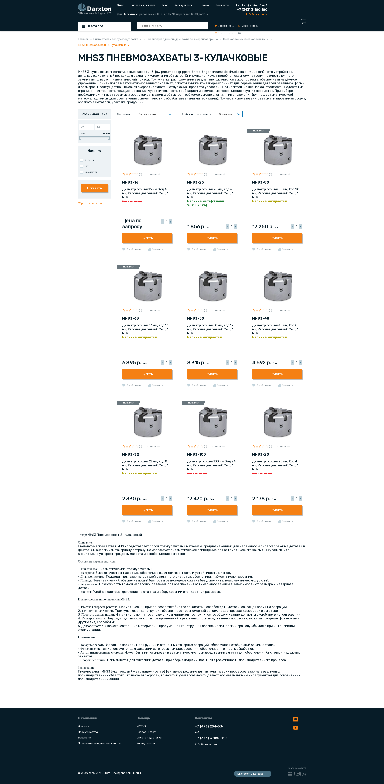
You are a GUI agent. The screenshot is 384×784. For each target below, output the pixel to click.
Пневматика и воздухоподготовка (115, 39)
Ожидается (90, 172)
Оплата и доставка (143, 5)
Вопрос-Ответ (146, 731)
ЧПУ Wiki (142, 726)
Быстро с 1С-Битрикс (250, 773)
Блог (165, 5)
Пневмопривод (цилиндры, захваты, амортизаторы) (181, 39)
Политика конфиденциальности (99, 743)
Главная (83, 39)
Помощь (143, 718)
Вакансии (84, 737)
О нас (120, 5)
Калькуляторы (184, 5)
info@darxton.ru (256, 14)
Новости (83, 726)
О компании (87, 718)
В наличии (90, 160)
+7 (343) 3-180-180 (252, 10)
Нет (86, 166)
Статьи (204, 5)
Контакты (222, 5)
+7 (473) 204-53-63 (251, 5)
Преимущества (88, 731)
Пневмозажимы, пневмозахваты (244, 39)
